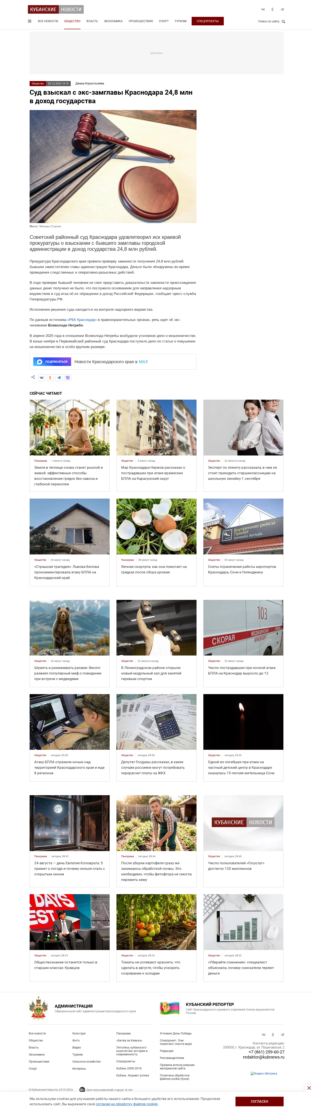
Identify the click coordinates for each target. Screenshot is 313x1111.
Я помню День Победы (176, 1033)
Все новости (48, 21)
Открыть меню (30, 22)
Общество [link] (127, 460)
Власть (92, 21)
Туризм (181, 21)
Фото (76, 1040)
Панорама (123, 1033)
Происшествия (141, 21)
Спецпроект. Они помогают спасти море (176, 1042)
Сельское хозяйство (86, 1061)
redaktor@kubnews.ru (263, 1057)
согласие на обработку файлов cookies (127, 1104)
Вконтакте (263, 9)
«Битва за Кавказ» (129, 1040)
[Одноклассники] (50, 377)
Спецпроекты (208, 21)
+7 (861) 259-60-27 (266, 1051)
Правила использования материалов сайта (177, 1066)
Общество (72, 21)
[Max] (67, 377)
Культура (79, 1033)
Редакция (167, 1051)
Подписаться (56, 361)
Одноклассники (272, 9)
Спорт (164, 21)
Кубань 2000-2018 (129, 1068)
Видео (76, 1047)
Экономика (113, 21)
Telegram (282, 9)
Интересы (79, 1068)
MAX (143, 361)
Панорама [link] (40, 460)
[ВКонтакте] (41, 377)
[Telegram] (59, 377)
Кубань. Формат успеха (132, 1075)
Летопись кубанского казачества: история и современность (132, 1051)
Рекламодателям (172, 1058)
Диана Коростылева (89, 83)
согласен (259, 1101)
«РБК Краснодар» (82, 320)
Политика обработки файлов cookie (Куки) (175, 1077)
